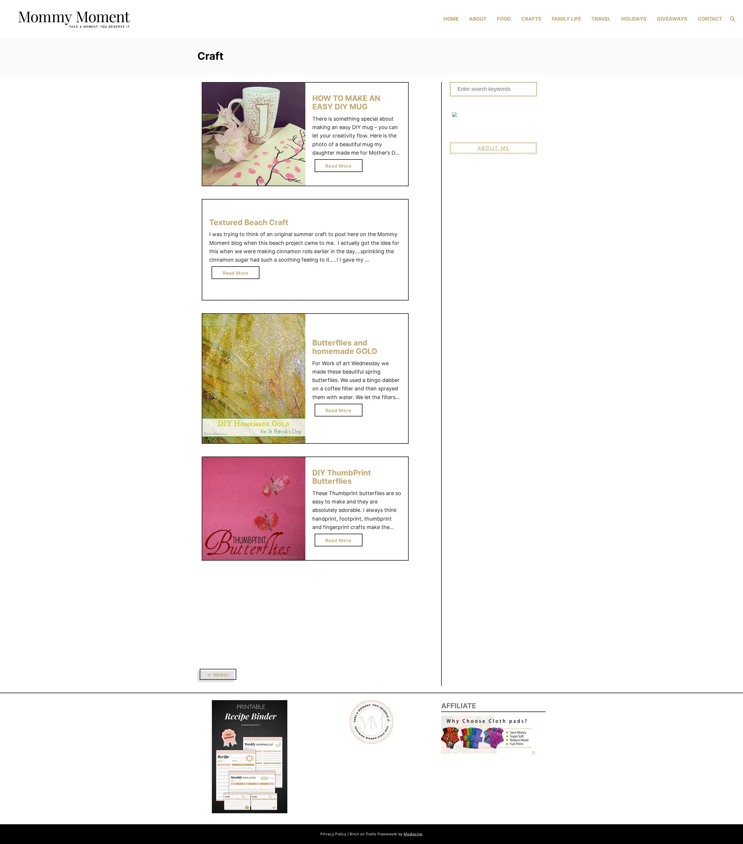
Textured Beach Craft (248, 222)
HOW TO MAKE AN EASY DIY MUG (346, 102)
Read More (340, 167)
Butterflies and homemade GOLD (344, 347)
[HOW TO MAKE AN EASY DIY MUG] (253, 134)
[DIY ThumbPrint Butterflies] (253, 508)
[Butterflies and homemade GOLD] (253, 378)
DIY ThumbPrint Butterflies (341, 477)
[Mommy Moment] (102, 19)
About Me (493, 148)
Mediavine (413, 834)
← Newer (218, 675)
